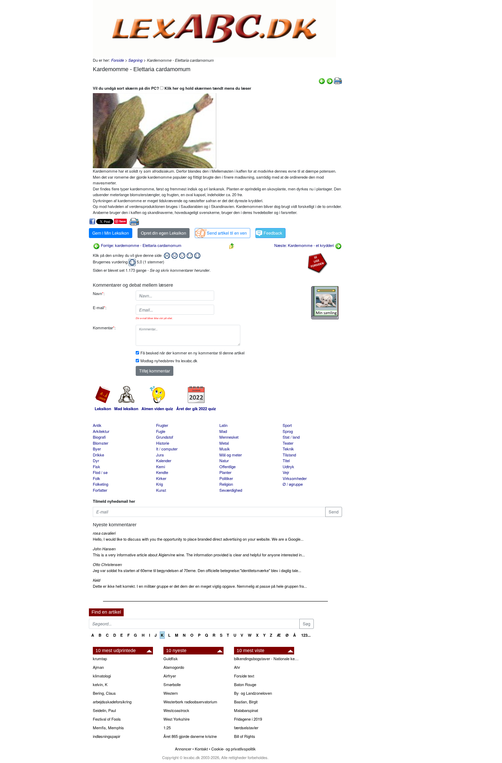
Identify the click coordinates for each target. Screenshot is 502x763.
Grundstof (164, 437)
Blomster (100, 443)
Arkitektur (101, 431)
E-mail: (99, 307)
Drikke (98, 454)
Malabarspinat (246, 710)
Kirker (161, 478)
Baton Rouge (245, 684)
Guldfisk (170, 658)
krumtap (100, 658)
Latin (223, 425)
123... (306, 635)
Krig (159, 484)
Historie (162, 443)
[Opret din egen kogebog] (324, 302)
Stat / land (291, 437)
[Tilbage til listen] (231, 245)
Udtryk (288, 466)
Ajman (98, 667)
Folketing (100, 484)
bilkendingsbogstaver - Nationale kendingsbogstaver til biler (266, 658)
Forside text (244, 676)
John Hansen (104, 548)
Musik (224, 448)
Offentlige (227, 466)
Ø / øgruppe (293, 484)
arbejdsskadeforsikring (112, 701)
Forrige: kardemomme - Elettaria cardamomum (140, 245)
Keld (96, 580)
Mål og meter (230, 454)
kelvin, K (100, 684)
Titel (286, 460)
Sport (287, 425)
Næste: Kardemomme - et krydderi (304, 245)
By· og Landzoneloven (253, 693)
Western (170, 693)
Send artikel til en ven (227, 233)
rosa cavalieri (104, 533)
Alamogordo (173, 667)
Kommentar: (104, 327)
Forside (117, 60)
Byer (97, 448)
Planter (225, 472)
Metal (224, 443)
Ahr (237, 667)
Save (122, 221)
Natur (224, 460)
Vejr (286, 472)
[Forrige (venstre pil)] (322, 80)
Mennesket (228, 437)
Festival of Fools (107, 719)
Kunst (161, 490)
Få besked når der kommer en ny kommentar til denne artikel (192, 352)
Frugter (162, 425)
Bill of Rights (244, 736)
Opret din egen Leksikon (163, 233)
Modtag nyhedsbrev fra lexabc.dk (168, 360)
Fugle (160, 431)
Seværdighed (230, 490)
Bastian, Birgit (246, 701)
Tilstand (289, 454)
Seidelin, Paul (104, 710)
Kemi (160, 466)
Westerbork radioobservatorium (190, 701)
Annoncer (183, 748)
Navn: (99, 293)
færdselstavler (246, 727)
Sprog (288, 431)
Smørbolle (172, 684)
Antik (97, 425)
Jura (160, 454)
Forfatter (100, 490)
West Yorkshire (176, 719)
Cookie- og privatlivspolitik (233, 748)
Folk (96, 478)
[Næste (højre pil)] (330, 80)
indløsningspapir (106, 736)
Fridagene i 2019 (248, 719)
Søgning (135, 60)
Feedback (273, 233)
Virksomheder (295, 478)
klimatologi (102, 676)
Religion (226, 484)
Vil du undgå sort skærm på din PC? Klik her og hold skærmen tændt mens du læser (172, 88)
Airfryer (169, 676)
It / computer (167, 448)
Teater (288, 443)
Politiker (226, 478)
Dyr (96, 460)
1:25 (167, 727)
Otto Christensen (107, 564)
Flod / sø (100, 472)
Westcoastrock (176, 710)
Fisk (96, 466)
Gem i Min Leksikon (110, 233)
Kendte (162, 472)
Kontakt (201, 748)
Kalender (163, 460)
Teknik (288, 448)
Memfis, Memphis (108, 727)
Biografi (99, 437)
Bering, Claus (104, 693)
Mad (223, 431)
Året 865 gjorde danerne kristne (190, 736)
